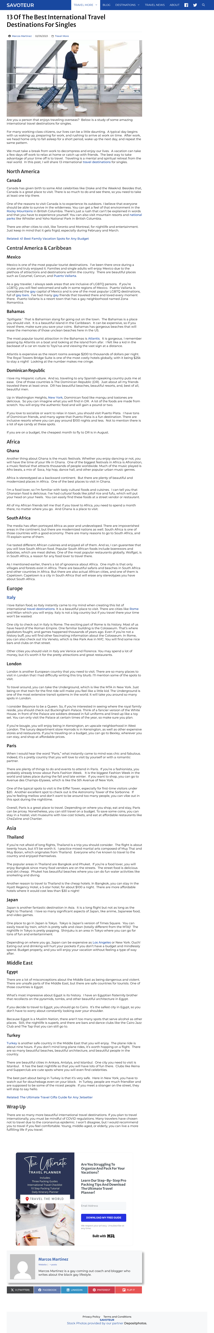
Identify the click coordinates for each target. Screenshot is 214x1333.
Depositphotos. (135, 1323)
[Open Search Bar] (203, 5)
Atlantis (94, 338)
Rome (134, 609)
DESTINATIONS (125, 5)
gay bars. (22, 295)
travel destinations (97, 162)
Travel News (155, 5)
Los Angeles (102, 942)
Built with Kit (104, 1236)
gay (33, 291)
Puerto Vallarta (65, 276)
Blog (106, 5)
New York (55, 397)
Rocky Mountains (20, 211)
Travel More (83, 5)
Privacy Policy (91, 1316)
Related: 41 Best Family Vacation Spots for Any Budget (48, 239)
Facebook (186, 5)
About (174, 5)
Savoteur (20, 5)
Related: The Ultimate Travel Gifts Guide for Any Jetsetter (50, 1097)
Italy (11, 597)
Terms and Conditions (117, 1316)
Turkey (12, 1043)
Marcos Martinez (22, 36)
